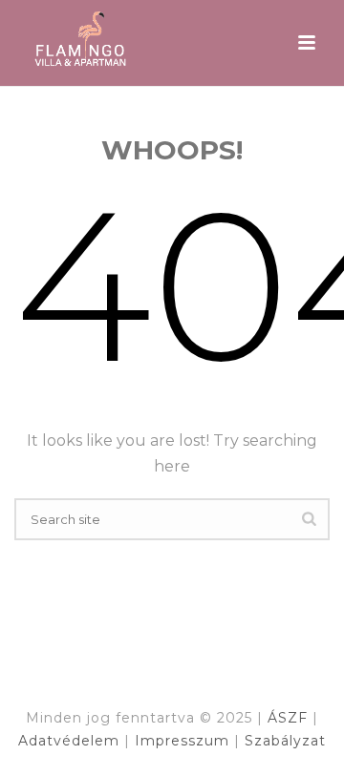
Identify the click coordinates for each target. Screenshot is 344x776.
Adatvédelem (71, 740)
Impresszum (184, 740)
